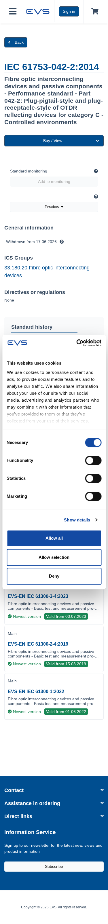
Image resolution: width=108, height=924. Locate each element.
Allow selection (54, 557)
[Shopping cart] (94, 11)
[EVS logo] (37, 11)
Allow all (54, 538)
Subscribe (54, 866)
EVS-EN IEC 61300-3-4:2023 (38, 596)
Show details (77, 519)
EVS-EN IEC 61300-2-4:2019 (38, 644)
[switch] (93, 460)
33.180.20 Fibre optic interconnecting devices (47, 271)
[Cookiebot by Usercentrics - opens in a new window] (76, 343)
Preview (52, 207)
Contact (14, 790)
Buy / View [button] (52, 140)
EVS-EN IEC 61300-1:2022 (36, 691)
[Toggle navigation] (12, 11)
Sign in (69, 11)
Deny (54, 576)
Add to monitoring (54, 181)
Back (19, 42)
